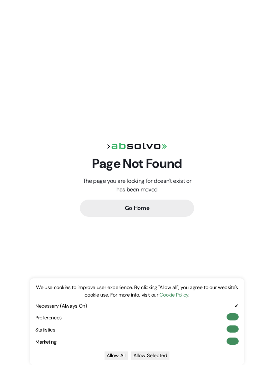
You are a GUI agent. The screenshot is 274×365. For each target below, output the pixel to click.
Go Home (137, 208)
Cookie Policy (173, 295)
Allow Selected (150, 355)
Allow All (116, 355)
